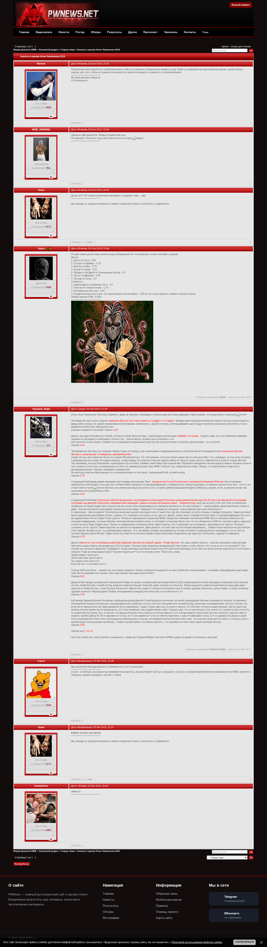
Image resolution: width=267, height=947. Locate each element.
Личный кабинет (240, 5)
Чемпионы (170, 32)
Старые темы (68, 49)
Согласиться (244, 942)
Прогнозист (150, 32)
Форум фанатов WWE (24, 49)
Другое (132, 32)
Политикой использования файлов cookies (197, 942)
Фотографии (111, 917)
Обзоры (96, 32)
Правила (162, 905)
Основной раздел (48, 49)
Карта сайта (164, 917)
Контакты (190, 32)
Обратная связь (167, 893)
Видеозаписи (44, 32)
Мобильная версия (169, 899)
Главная (24, 32)
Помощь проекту (167, 911)
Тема (205, 32)
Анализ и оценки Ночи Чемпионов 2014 (98, 49)
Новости (64, 32)
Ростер (80, 32)
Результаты (114, 32)
